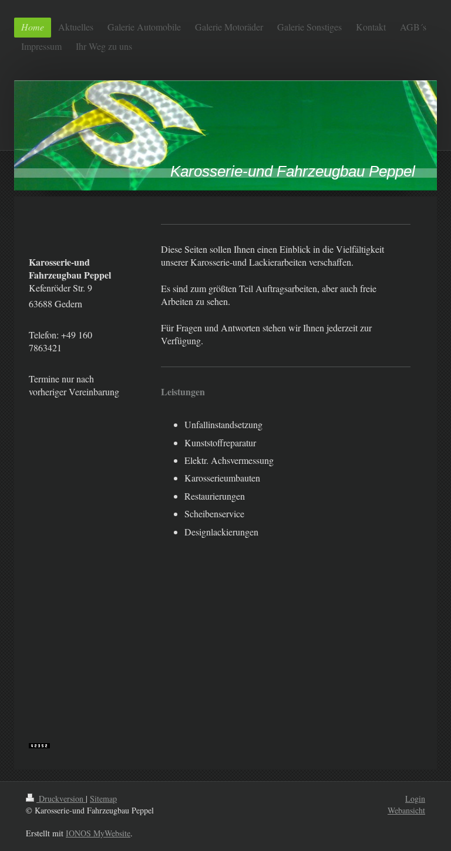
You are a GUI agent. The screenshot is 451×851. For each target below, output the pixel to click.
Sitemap (103, 798)
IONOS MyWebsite (98, 833)
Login (415, 798)
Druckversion (61, 798)
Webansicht (406, 810)
